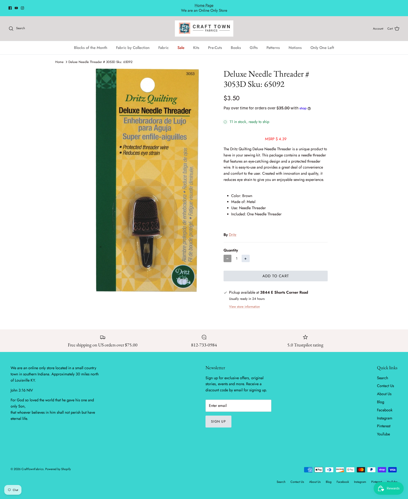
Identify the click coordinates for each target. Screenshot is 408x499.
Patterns (273, 43)
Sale (180, 43)
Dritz (232, 230)
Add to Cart (275, 271)
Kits (196, 43)
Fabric (163, 43)
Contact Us (385, 381)
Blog (380, 397)
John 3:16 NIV (22, 385)
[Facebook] (10, 5)
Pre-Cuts (215, 43)
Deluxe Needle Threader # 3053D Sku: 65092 (100, 57)
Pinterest (383, 421)
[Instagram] (22, 5)
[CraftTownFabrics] (204, 24)
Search (382, 373)
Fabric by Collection (133, 43)
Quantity (231, 245)
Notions (295, 43)
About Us (384, 389)
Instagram (384, 413)
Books (236, 43)
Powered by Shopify (58, 464)
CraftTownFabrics (32, 464)
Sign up (218, 416)
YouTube (383, 429)
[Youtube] (16, 5)
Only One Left (322, 43)
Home (59, 57)
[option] (147, 175)
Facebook (384, 405)
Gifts (254, 43)
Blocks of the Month (90, 43)
